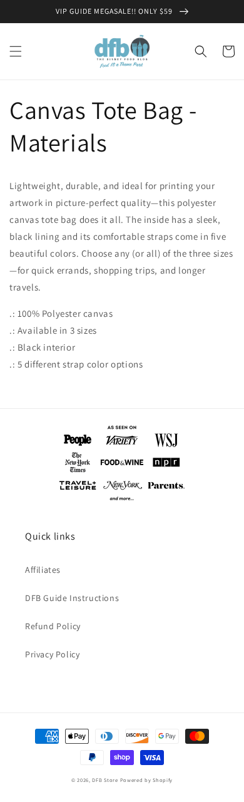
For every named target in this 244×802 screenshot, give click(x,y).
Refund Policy (53, 626)
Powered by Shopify (146, 779)
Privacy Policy (52, 654)
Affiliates (43, 569)
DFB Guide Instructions (72, 598)
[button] (15, 51)
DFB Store (105, 779)
